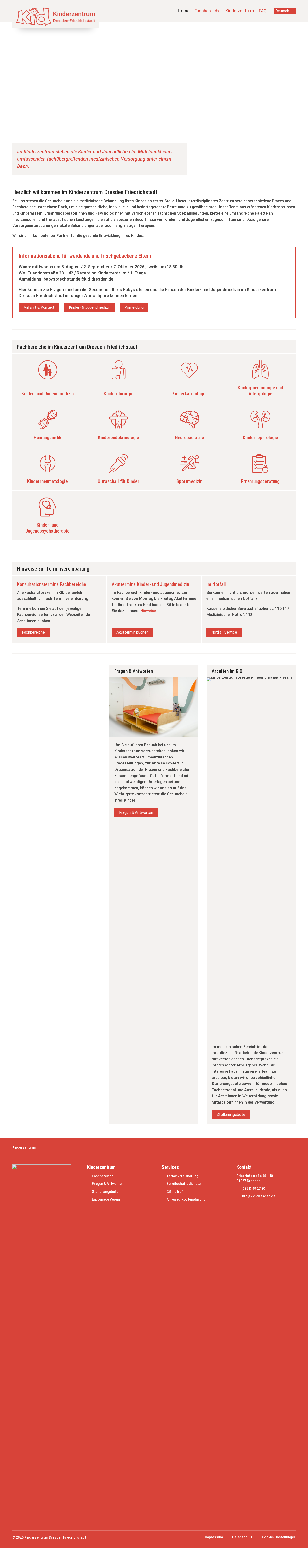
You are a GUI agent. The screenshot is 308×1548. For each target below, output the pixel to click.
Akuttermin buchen (132, 632)
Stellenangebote (231, 1114)
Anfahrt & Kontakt (39, 307)
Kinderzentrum (239, 11)
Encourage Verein (106, 1199)
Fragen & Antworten (136, 812)
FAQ (263, 11)
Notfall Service (224, 632)
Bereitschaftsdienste (184, 1184)
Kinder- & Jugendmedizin (89, 307)
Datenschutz (242, 1537)
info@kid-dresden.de (258, 1196)
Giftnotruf (175, 1192)
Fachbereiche (207, 11)
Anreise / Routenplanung (186, 1199)
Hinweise (148, 610)
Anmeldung (134, 307)
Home (184, 11)
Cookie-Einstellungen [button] (279, 1537)
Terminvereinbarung (182, 1176)
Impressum (214, 1537)
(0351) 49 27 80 (253, 1188)
